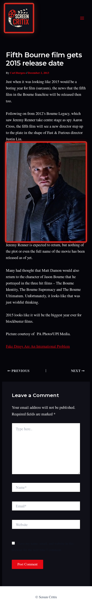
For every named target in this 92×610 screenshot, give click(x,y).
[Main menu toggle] (82, 18)
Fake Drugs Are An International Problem (38, 346)
